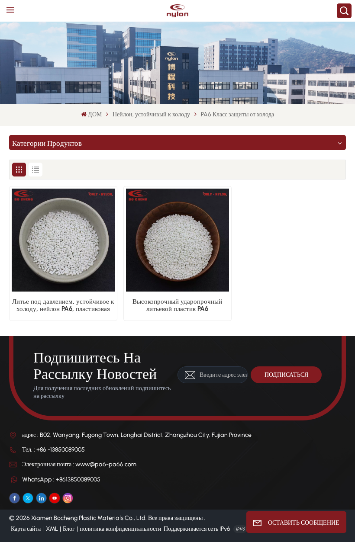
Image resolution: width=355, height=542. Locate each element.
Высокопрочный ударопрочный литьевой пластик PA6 (177, 305)
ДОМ (95, 114)
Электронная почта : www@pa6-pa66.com (79, 464)
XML (52, 528)
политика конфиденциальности (120, 528)
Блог (69, 528)
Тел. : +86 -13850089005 (53, 449)
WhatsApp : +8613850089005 (61, 479)
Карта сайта (26, 528)
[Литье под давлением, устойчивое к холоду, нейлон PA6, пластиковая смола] (63, 240)
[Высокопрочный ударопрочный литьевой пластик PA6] (177, 240)
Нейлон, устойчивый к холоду (151, 114)
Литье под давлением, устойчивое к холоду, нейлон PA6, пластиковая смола (63, 305)
